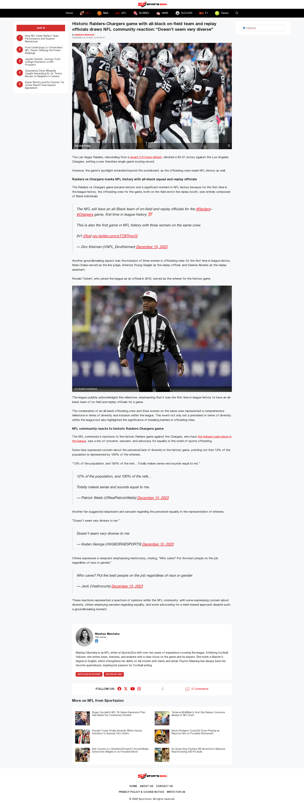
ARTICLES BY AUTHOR (89, 674)
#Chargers (85, 214)
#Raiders (203, 209)
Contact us (164, 786)
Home (69, 13)
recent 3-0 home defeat (146, 157)
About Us (146, 786)
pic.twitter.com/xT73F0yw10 (114, 236)
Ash (114, 674)
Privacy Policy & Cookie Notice (141, 792)
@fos (86, 236)
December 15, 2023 (151, 247)
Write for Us (176, 792)
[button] (237, 13)
